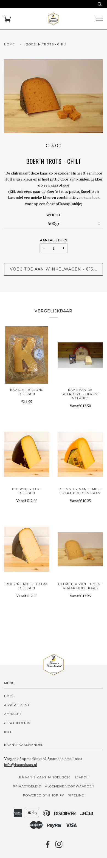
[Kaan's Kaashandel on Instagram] (59, 846)
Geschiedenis (17, 723)
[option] (53, 96)
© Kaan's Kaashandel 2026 (45, 777)
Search (81, 777)
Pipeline (76, 795)
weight (53, 215)
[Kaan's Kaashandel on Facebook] (48, 846)
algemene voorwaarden (69, 786)
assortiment (17, 705)
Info (8, 732)
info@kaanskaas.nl (20, 764)
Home (9, 44)
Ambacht (13, 714)
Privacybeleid (27, 786)
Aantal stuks (53, 240)
